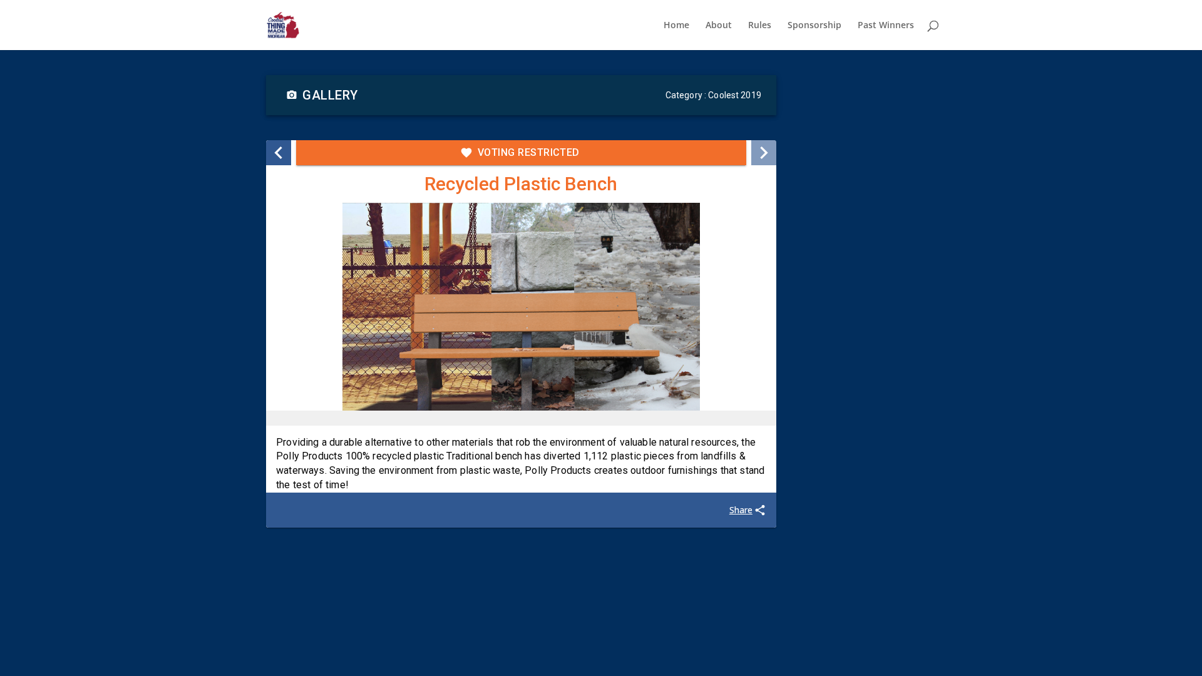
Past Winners (886, 26)
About (719, 26)
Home (676, 26)
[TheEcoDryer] (278, 152)
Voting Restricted (529, 152)
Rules (759, 26)
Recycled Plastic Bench (520, 184)
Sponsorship (814, 26)
